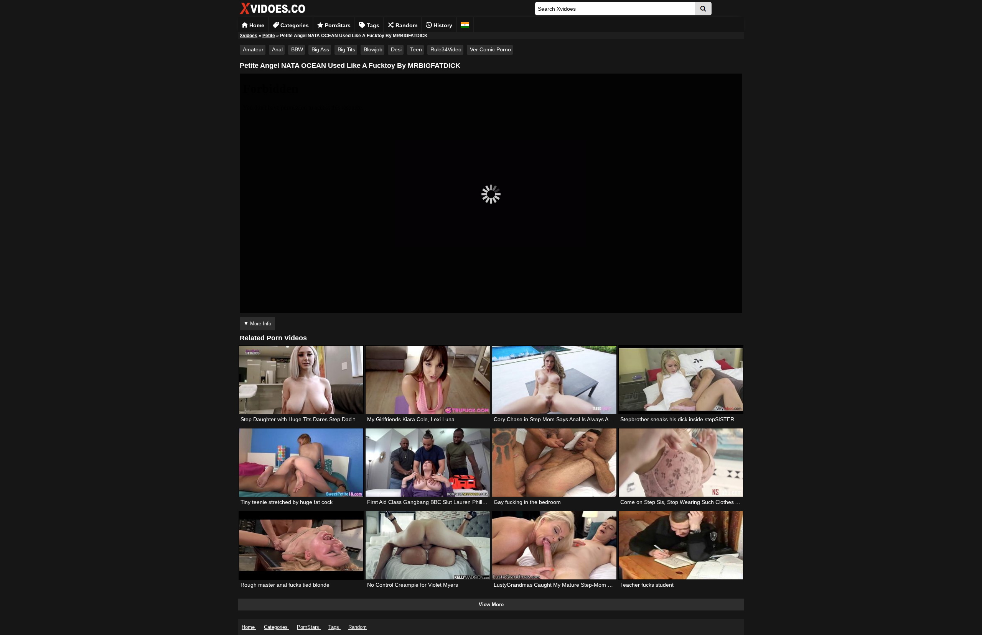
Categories (294, 25)
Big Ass (320, 49)
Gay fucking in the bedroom (527, 502)
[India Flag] (465, 24)
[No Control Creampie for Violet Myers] (427, 545)
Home (256, 25)
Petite (268, 35)
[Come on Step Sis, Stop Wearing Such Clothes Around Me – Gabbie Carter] (680, 462)
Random (405, 25)
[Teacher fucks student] (680, 545)
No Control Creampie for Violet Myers (412, 585)
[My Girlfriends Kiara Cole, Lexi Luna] (427, 379)
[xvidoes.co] (272, 14)
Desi (396, 49)
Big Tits (346, 49)
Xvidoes (248, 35)
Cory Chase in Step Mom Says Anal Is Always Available (560, 419)
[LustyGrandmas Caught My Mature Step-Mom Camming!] (554, 545)
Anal (277, 49)
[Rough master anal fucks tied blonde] (301, 545)
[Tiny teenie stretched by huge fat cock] (301, 462)
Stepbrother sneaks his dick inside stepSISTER (677, 419)
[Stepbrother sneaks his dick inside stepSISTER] (680, 379)
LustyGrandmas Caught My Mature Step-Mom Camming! (563, 585)
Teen (416, 49)
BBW (297, 49)
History (442, 25)
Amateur (253, 49)
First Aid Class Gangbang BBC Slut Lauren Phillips (428, 502)
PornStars (337, 25)
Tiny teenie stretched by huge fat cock (287, 502)
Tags (372, 25)
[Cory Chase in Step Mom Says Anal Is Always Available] (554, 379)
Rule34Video (445, 49)
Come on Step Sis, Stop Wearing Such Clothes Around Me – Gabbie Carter (711, 502)
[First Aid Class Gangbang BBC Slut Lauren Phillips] (427, 462)
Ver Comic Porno (490, 49)
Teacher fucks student (647, 585)
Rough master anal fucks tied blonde (285, 585)
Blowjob (373, 49)
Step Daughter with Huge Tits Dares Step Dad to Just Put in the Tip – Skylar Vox (337, 419)
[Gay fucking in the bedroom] (554, 462)
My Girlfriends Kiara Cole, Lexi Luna (411, 419)
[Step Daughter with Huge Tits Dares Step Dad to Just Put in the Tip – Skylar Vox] (301, 379)
